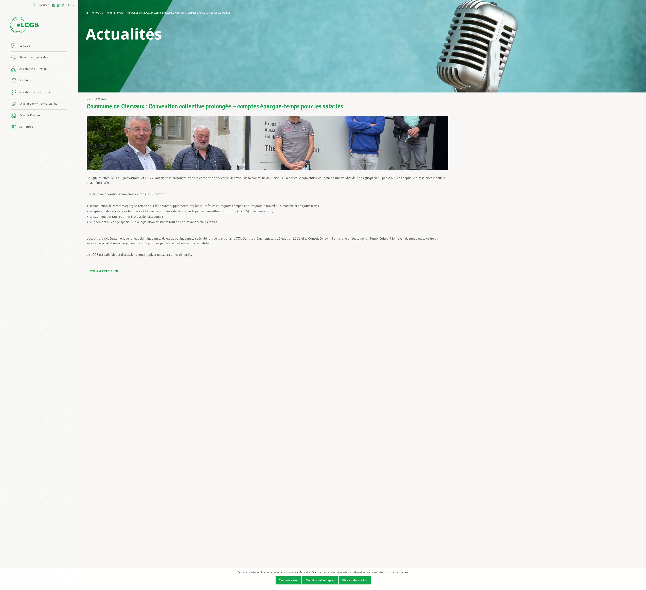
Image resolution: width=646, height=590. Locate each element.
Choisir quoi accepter (320, 580)
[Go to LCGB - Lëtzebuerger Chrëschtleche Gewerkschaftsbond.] (87, 13)
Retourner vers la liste (104, 271)
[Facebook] (53, 5)
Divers (104, 99)
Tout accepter (288, 580)
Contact (44, 5)
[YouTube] (58, 5)
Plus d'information (354, 580)
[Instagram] (62, 5)
